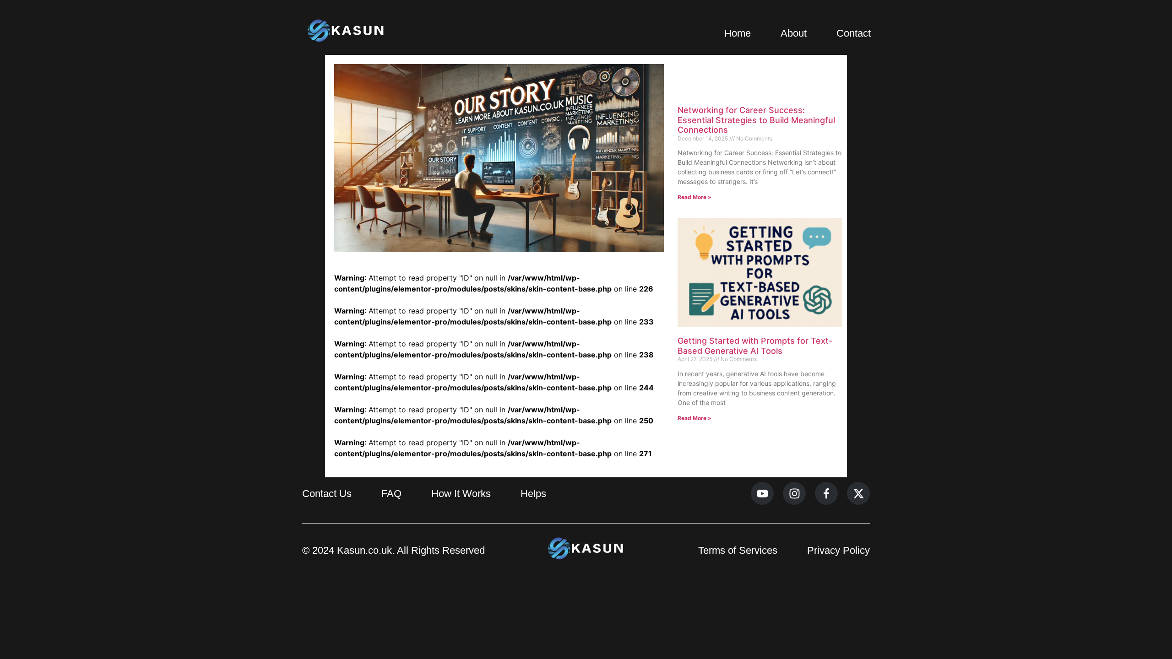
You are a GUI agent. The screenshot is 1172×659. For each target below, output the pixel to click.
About (794, 33)
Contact (853, 33)
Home (737, 33)
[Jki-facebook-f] (826, 493)
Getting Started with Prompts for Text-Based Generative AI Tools (755, 346)
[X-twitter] (858, 493)
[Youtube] (762, 493)
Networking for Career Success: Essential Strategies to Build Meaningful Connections (756, 120)
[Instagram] (794, 493)
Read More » (694, 197)
